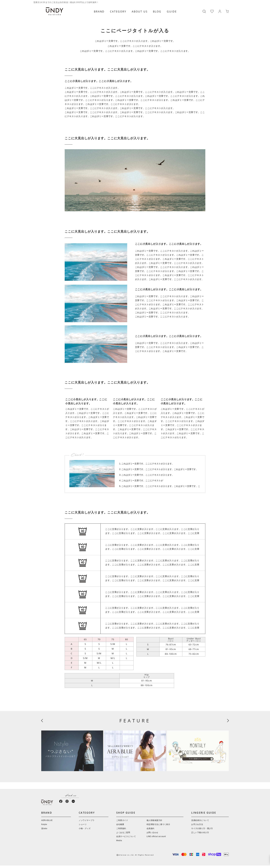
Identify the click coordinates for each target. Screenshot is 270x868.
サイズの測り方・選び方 (202, 829)
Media (119, 841)
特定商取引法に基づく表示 (158, 824)
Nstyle (44, 824)
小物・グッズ (85, 829)
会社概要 (120, 824)
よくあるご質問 (123, 833)
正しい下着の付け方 (200, 833)
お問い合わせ (152, 833)
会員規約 (150, 829)
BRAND (99, 11)
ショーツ (83, 824)
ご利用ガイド (122, 820)
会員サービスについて (126, 836)
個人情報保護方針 (154, 820)
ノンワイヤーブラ (87, 820)
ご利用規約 (121, 829)
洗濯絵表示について (200, 820)
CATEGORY (118, 11)
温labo (44, 829)
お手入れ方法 (197, 824)
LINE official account (156, 836)
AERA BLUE (46, 820)
